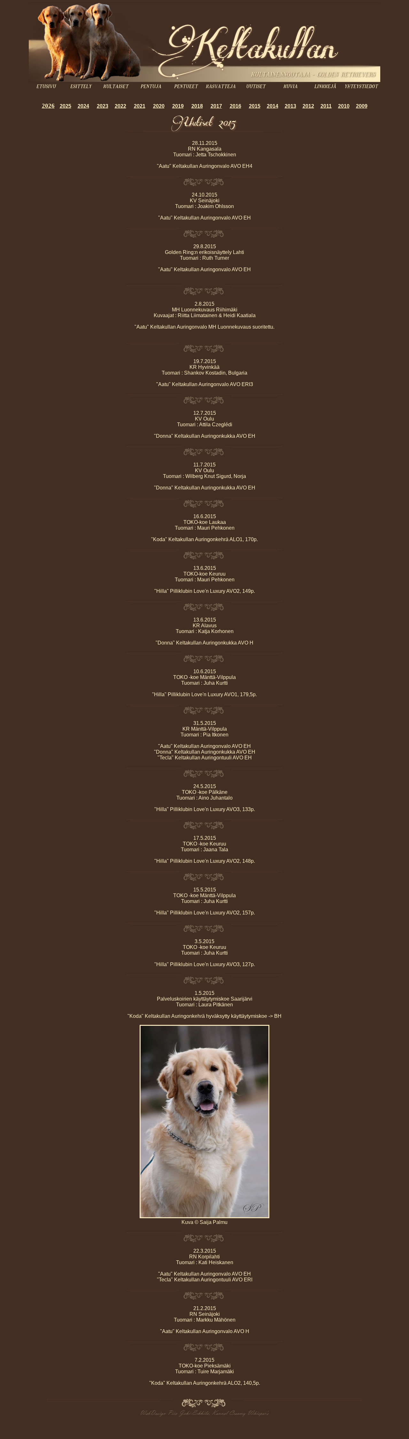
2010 (344, 106)
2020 (159, 106)
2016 (235, 106)
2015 (254, 106)
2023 (102, 106)
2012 (308, 106)
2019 (178, 106)
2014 (272, 106)
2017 (216, 106)
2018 (197, 106)
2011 (326, 106)
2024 (83, 106)
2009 (361, 106)
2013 (290, 106)
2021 (139, 106)
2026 (48, 105)
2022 (120, 106)
